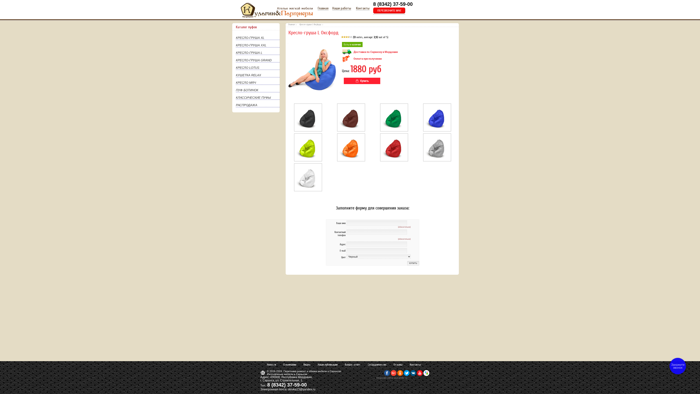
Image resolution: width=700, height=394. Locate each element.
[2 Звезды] (344, 37)
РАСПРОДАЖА (246, 105)
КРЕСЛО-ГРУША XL (250, 38)
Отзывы (398, 364)
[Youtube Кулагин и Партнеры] (420, 375)
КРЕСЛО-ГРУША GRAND (254, 60)
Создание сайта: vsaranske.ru (391, 377)
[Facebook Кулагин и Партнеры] (387, 375)
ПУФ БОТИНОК (247, 90)
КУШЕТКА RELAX (248, 75)
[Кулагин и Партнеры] (263, 374)
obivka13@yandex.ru (301, 389)
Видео (307, 364)
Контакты (363, 8)
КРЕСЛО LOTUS (247, 67)
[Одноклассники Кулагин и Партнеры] (400, 375)
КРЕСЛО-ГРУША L (249, 53)
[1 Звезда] (342, 37)
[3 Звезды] (347, 37)
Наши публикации (328, 364)
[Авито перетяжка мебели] (426, 375)
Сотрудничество (377, 364)
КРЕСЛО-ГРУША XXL (251, 45)
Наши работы (341, 8)
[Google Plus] (393, 375)
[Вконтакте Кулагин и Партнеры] (413, 375)
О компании (289, 364)
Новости (271, 364)
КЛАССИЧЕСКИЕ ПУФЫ (253, 97)
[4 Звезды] (349, 37)
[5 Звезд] (351, 37)
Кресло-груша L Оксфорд (310, 24)
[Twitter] (407, 375)
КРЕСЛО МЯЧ (246, 82)
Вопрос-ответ (353, 364)
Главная (323, 8)
